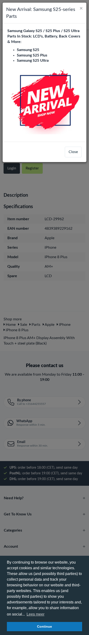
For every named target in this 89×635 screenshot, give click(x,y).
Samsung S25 (28, 50)
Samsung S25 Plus (32, 55)
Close (73, 152)
